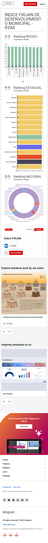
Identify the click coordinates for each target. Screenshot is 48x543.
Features (6, 464)
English (5, 491)
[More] (43, 12)
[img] (9, 57)
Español (23, 491)
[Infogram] (7, 4)
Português (17, 491)
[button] (24, 82)
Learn (5, 472)
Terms (5, 525)
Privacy (12, 525)
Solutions (6, 468)
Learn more (24, 426)
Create (5, 460)
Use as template (30, 4)
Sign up (42, 4)
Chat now (17, 487)
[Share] (6, 253)
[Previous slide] (4, 332)
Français (29, 491)
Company (6, 476)
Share (9, 229)
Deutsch (10, 491)
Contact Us (7, 487)
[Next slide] (9, 332)
